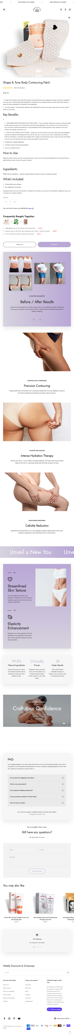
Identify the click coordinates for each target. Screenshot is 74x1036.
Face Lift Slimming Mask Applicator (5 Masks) (20, 234)
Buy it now (54, 244)
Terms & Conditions (8, 991)
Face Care (28, 985)
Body (26, 991)
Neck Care (28, 988)
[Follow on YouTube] (19, 1018)
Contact (5, 1001)
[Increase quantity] (15, 202)
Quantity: (5, 197)
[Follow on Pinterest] (14, 1018)
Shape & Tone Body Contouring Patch (20, 228)
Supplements (29, 1001)
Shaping (27, 995)
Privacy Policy (7, 995)
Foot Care (28, 998)
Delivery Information (9, 998)
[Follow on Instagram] (9, 1018)
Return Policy (7, 988)
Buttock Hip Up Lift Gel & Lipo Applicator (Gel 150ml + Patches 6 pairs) (28, 231)
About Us (6, 985)
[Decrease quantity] (6, 202)
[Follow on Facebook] (4, 1018)
